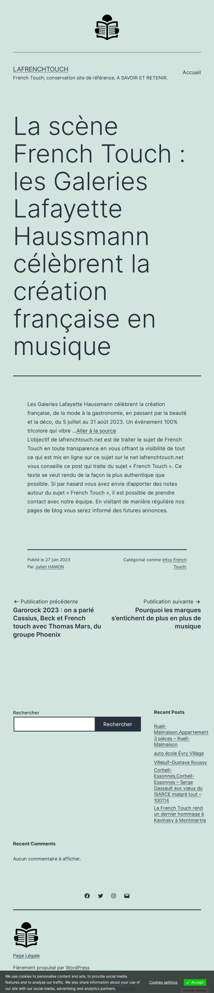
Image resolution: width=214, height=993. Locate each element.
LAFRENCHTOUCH (40, 69)
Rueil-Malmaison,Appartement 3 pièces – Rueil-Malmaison (181, 735)
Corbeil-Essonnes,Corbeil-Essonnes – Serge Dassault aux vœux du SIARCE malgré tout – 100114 (178, 785)
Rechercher (26, 712)
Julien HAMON (49, 566)
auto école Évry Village (179, 753)
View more (126, 988)
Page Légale (26, 955)
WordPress (78, 967)
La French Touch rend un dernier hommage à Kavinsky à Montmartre (180, 814)
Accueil (192, 72)
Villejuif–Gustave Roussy (180, 762)
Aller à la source (96, 431)
